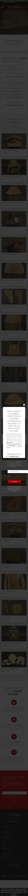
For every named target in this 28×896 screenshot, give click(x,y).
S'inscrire (14, 481)
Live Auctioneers (11, 445)
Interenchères (9, 443)
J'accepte (14, 894)
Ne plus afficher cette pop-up (13, 456)
